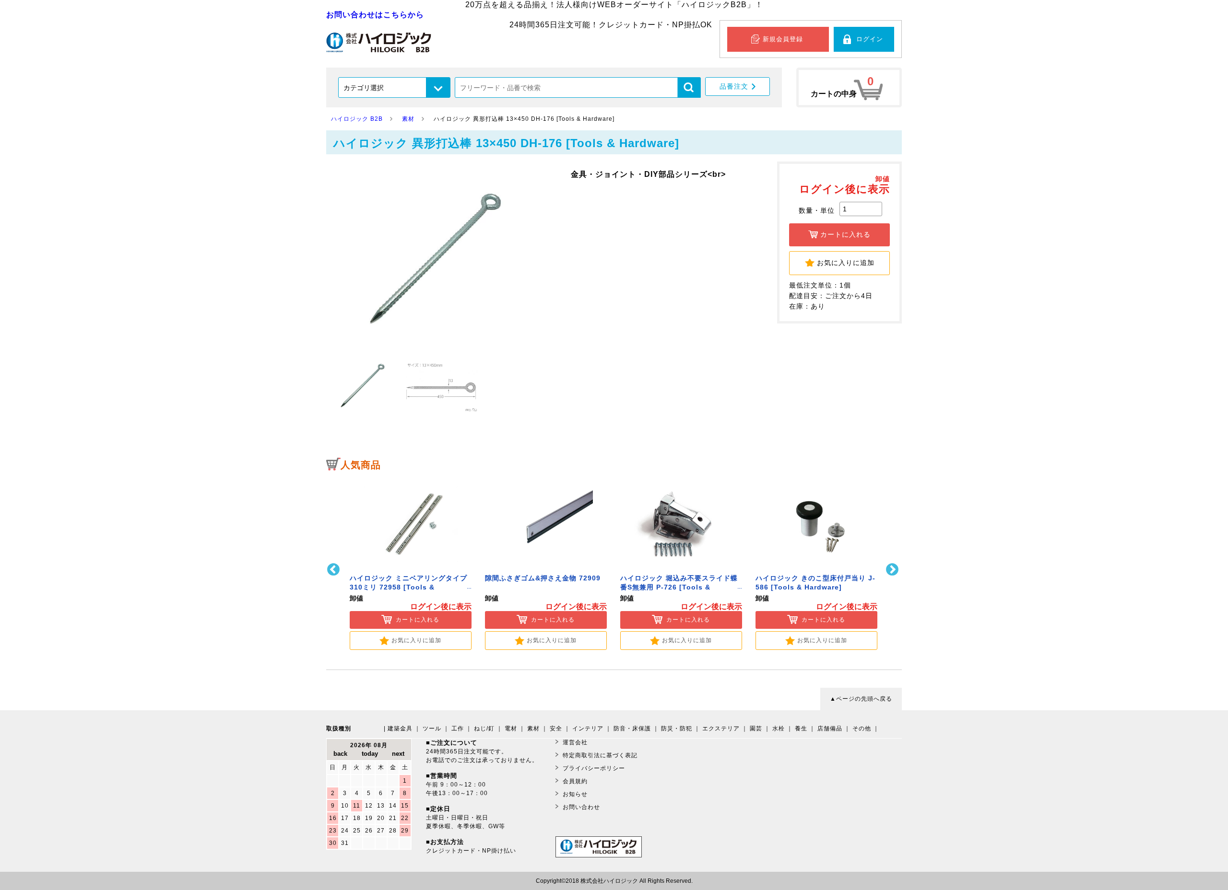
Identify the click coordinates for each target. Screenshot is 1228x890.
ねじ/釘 (484, 728)
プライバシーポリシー (594, 768)
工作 (457, 728)
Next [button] (893, 569)
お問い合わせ (581, 807)
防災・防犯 (676, 728)
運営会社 (575, 742)
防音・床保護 (632, 728)
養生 (801, 728)
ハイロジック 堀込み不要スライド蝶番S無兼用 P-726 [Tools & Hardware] (679, 587)
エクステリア (721, 728)
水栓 (778, 728)
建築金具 (400, 728)
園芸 (756, 728)
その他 (861, 728)
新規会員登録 (783, 39)
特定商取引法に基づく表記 (600, 755)
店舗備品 (829, 728)
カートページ (849, 87)
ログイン (869, 39)
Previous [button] (334, 569)
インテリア (587, 728)
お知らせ (575, 794)
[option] (410, 563)
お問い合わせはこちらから (375, 15)
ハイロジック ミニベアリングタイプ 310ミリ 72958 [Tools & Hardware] (408, 587)
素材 (533, 728)
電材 (511, 728)
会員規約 (575, 781)
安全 (556, 728)
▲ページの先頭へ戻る (861, 698)
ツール (432, 728)
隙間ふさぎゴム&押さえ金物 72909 (543, 578)
